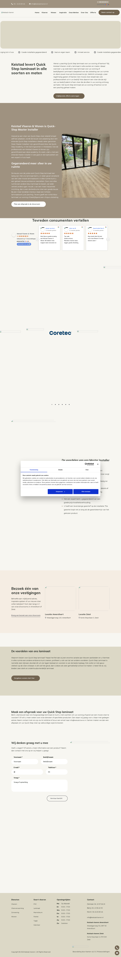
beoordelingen (103, 952)
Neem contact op (107, 12)
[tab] (55, 404)
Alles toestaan (85, 491)
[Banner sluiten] (97, 464)
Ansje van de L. (50, 228)
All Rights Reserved (43, 952)
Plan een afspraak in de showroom (27, 204)
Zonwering (15, 912)
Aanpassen (59, 491)
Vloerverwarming (17, 908)
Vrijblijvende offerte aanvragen (67, 96)
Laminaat (37, 908)
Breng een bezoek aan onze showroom (25, 615)
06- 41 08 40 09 (97, 908)
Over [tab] (87, 469)
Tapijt (36, 921)
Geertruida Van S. (98, 228)
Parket (36, 917)
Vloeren (14, 904)
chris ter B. (72, 228)
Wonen (14, 917)
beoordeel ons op (23, 244)
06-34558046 (45, 720)
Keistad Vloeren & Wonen (25, 234)
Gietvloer (37, 925)
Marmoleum (38, 912)
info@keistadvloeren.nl (39, 4)
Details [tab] (60, 469)
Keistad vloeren (29, 952)
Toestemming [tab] (34, 469)
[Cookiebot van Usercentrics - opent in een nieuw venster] (86, 464)
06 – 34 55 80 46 (19, 4)
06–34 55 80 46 (97, 912)
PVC (35, 904)
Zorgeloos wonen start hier (24, 678)
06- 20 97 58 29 (99, 904)
